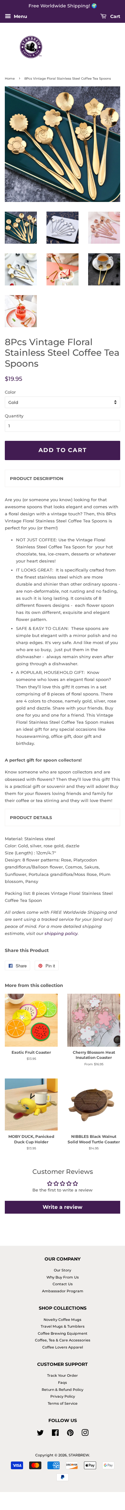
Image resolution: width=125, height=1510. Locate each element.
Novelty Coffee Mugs (62, 1319)
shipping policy (61, 933)
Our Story (62, 1270)
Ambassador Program (62, 1291)
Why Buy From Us (62, 1277)
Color (10, 392)
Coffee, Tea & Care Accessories (62, 1340)
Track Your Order (62, 1375)
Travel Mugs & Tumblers (63, 1326)
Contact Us (63, 1284)
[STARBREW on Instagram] (84, 1434)
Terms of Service (63, 1403)
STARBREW (79, 1455)
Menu (20, 16)
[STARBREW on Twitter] (40, 1434)
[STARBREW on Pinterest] (70, 1434)
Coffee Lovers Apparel (62, 1347)
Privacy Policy (62, 1396)
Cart (114, 16)
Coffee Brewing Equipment (63, 1333)
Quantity (14, 415)
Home (10, 78)
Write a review (62, 1207)
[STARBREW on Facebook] (55, 1434)
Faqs (62, 1382)
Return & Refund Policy (62, 1389)
